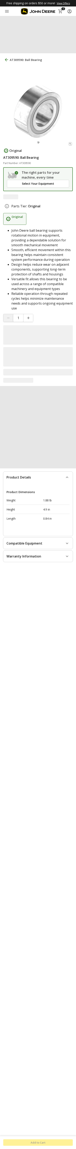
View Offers (63, 3)
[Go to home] (38, 11)
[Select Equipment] (13, 173)
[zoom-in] (70, 142)
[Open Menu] (7, 11)
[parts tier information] (7, 204)
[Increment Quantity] (28, 316)
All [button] (7, 22)
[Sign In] (69, 11)
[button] (38, 35)
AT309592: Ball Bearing (21, 447)
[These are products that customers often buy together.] (46, 394)
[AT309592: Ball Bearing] (22, 426)
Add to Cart (38, 1142)
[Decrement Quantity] (8, 316)
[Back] (6, 58)
